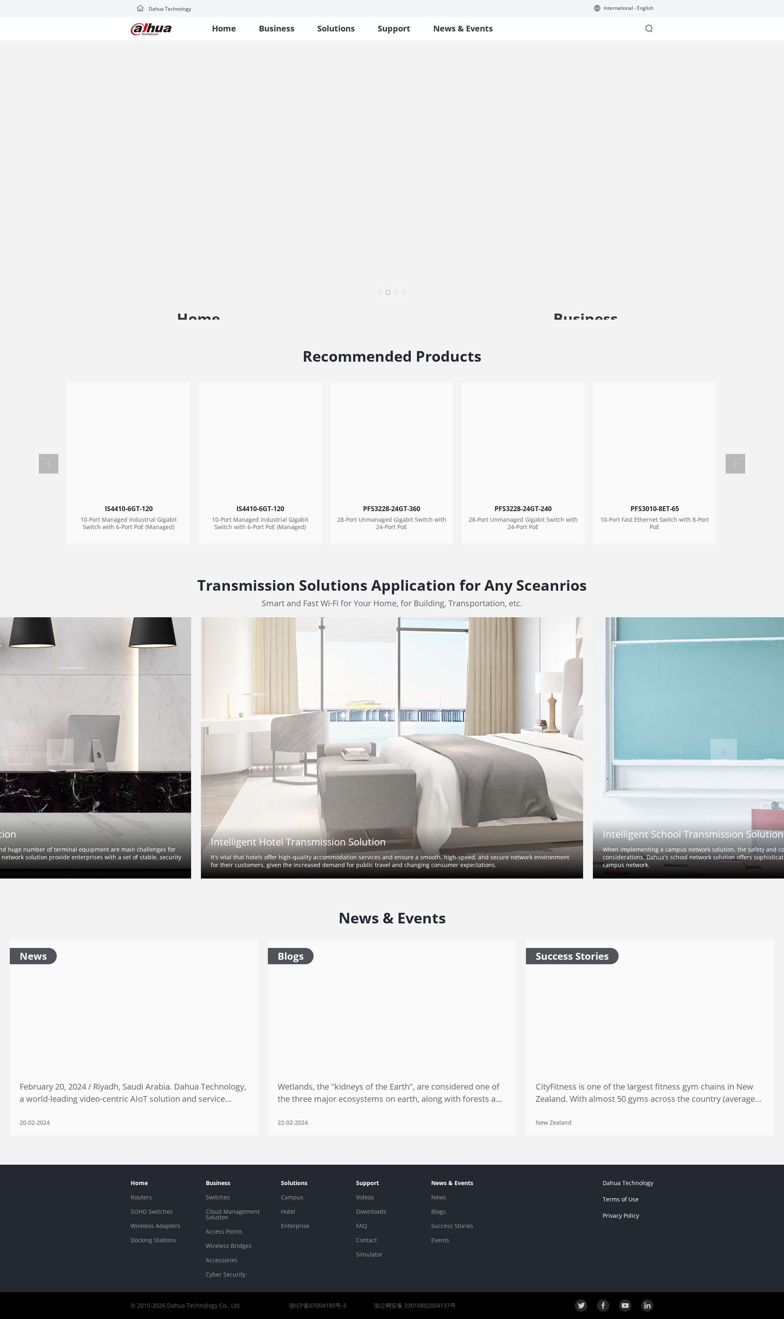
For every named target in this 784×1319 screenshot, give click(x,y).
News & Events (463, 28)
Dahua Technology (169, 8)
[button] (623, 8)
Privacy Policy (621, 1215)
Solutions (336, 28)
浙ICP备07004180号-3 (317, 1305)
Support (394, 28)
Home (224, 28)
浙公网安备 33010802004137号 (414, 1305)
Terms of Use (621, 1199)
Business (276, 28)
